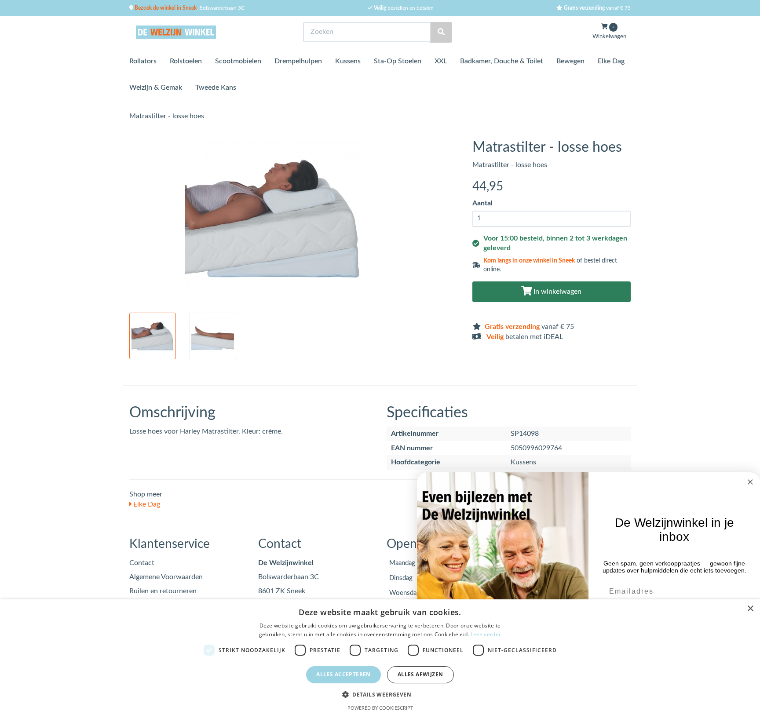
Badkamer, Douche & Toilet (501, 61)
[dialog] (380, 657)
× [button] (750, 609)
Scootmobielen (238, 61)
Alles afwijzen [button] (420, 674)
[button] (380, 694)
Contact (141, 562)
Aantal (482, 203)
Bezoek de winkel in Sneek (165, 8)
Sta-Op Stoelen (397, 61)
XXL (441, 61)
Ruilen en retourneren (163, 591)
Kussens (348, 61)
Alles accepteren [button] (343, 674)
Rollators (143, 61)
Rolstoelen (186, 61)
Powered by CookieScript (380, 707)
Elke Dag (611, 61)
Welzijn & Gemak (155, 87)
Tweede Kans (215, 87)
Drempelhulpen (298, 61)
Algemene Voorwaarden (166, 576)
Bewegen (570, 61)
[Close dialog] (750, 482)
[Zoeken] (441, 32)
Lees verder (486, 634)
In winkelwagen (556, 291)
